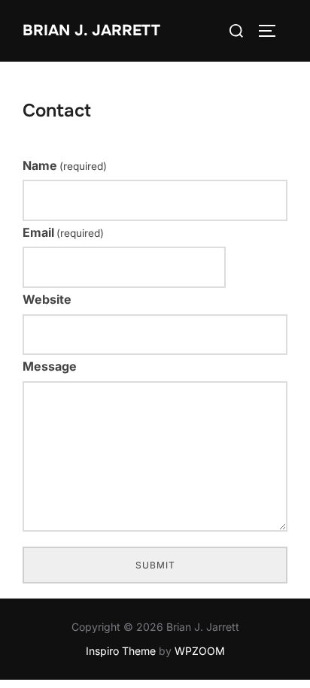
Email (63, 232)
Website (47, 299)
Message (50, 366)
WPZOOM (200, 650)
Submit (155, 565)
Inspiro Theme (121, 650)
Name (65, 165)
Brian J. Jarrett (91, 30)
